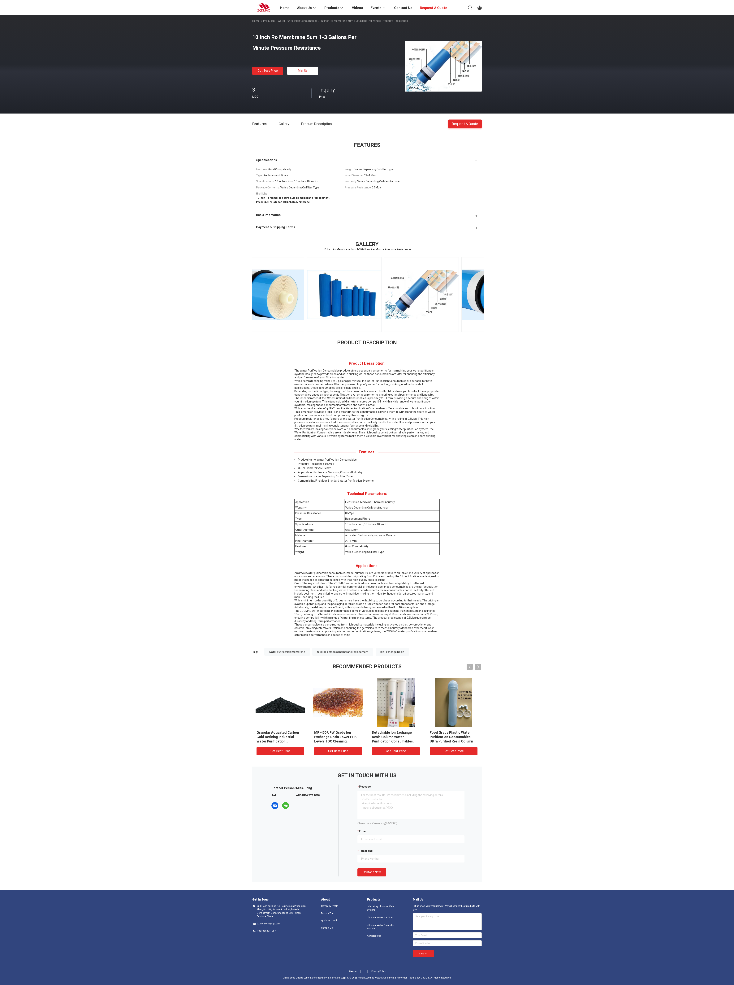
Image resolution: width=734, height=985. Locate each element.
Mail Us (303, 70)
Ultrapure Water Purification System (381, 927)
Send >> (423, 953)
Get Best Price (268, 70)
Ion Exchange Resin (392, 651)
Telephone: (366, 850)
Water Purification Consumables (297, 20)
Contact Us (327, 928)
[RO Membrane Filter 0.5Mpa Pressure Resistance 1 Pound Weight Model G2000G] (396, 702)
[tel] (296, 805)
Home (256, 20)
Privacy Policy (378, 971)
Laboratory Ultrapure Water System (381, 908)
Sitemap (352, 971)
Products (269, 20)
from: (362, 831)
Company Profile (329, 906)
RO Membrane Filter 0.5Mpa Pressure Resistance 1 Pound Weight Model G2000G (395, 736)
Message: (365, 786)
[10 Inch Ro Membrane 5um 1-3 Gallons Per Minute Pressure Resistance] (443, 66)
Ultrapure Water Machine (379, 917)
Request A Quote (465, 124)
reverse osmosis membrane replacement (342, 651)
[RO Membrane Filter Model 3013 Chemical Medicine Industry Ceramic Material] (338, 702)
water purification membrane (287, 651)
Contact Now (372, 872)
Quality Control (329, 920)
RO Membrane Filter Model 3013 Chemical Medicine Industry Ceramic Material (335, 736)
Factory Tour (327, 913)
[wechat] (285, 805)
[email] (274, 805)
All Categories (374, 936)
